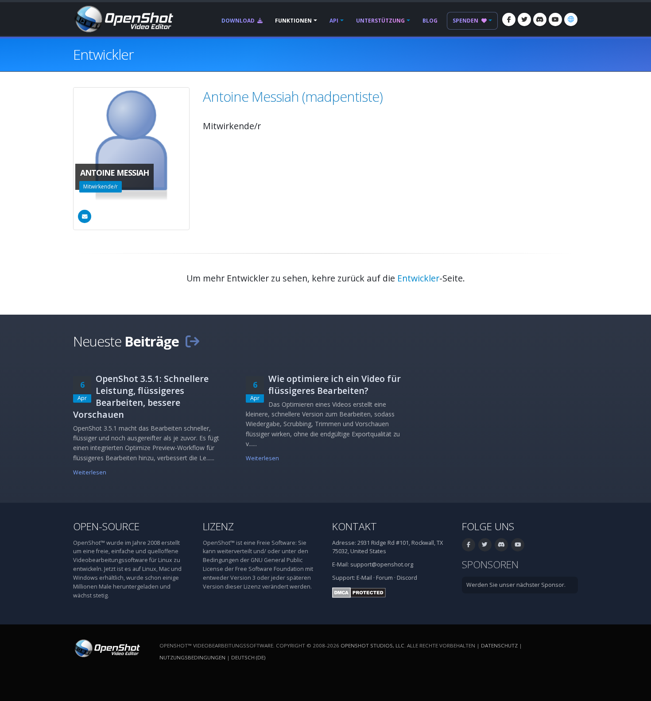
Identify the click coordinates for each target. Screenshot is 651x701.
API (333, 20)
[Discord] (539, 19)
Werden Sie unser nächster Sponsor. (516, 585)
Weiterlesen (89, 472)
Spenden (466, 20)
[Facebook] (508, 19)
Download (238, 20)
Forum (384, 578)
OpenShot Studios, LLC (372, 645)
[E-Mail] (84, 216)
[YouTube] (555, 19)
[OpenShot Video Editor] (123, 18)
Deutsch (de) (248, 657)
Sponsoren (490, 564)
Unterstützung (380, 20)
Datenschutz (499, 645)
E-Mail (364, 578)
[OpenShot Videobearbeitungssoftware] (106, 647)
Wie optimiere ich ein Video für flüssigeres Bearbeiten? (334, 385)
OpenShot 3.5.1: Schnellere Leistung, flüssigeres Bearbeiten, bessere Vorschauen (141, 396)
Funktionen (293, 20)
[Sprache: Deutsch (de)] (570, 19)
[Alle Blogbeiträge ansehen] (192, 341)
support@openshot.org (381, 564)
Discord (407, 578)
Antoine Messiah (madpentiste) (293, 96)
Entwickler (418, 278)
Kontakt (354, 526)
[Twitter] (524, 19)
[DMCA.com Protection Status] (359, 592)
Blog (430, 20)
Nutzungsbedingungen (192, 657)
